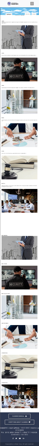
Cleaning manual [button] (18, 416)
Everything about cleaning (18, 422)
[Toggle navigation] (32, 3)
